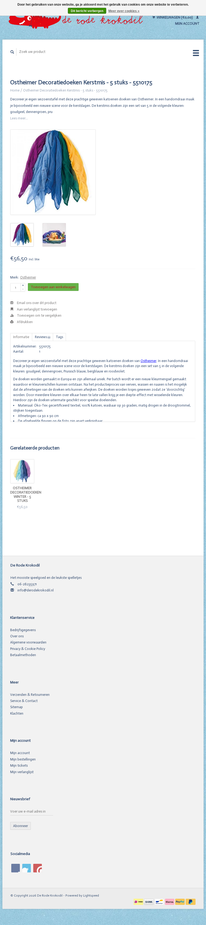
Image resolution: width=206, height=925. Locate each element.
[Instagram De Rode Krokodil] (37, 868)
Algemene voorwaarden (28, 642)
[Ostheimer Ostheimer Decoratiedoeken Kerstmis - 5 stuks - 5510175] (52, 172)
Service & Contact (24, 701)
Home (15, 90)
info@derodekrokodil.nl (35, 590)
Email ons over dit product (36, 303)
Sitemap (16, 707)
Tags (59, 337)
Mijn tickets (19, 765)
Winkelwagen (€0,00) (174, 17)
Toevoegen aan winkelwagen (53, 287)
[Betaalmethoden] (139, 902)
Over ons (17, 636)
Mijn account (20, 753)
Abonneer (20, 826)
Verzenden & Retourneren (30, 695)
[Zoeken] (12, 52)
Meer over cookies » (123, 11)
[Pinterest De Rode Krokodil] (26, 868)
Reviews (42, 337)
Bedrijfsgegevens (23, 630)
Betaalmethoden (23, 655)
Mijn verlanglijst (22, 772)
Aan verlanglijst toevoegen (36, 309)
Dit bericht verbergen (87, 11)
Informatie (21, 337)
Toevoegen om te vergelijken (38, 315)
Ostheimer (28, 277)
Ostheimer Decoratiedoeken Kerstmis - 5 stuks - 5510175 (65, 90)
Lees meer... (19, 118)
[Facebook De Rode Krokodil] (15, 868)
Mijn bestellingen (23, 759)
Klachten (16, 713)
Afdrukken (24, 322)
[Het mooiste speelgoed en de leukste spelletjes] (77, 20)
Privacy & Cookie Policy (27, 649)
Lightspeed (91, 895)
